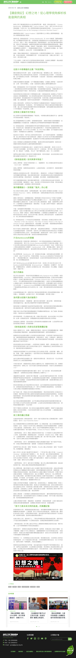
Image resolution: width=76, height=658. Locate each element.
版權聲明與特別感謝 (60, 651)
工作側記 (11, 584)
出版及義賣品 (29, 651)
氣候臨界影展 (25, 586)
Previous (7, 612)
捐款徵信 (20, 651)
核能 (10, 586)
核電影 (14, 586)
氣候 (19, 586)
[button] (20, 2)
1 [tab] (36, 626)
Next (68, 612)
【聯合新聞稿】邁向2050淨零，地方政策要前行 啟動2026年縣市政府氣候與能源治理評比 (17, 617)
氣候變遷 (33, 586)
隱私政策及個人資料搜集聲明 (44, 651)
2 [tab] (38, 626)
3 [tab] (39, 626)
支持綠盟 (13, 651)
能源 (38, 586)
